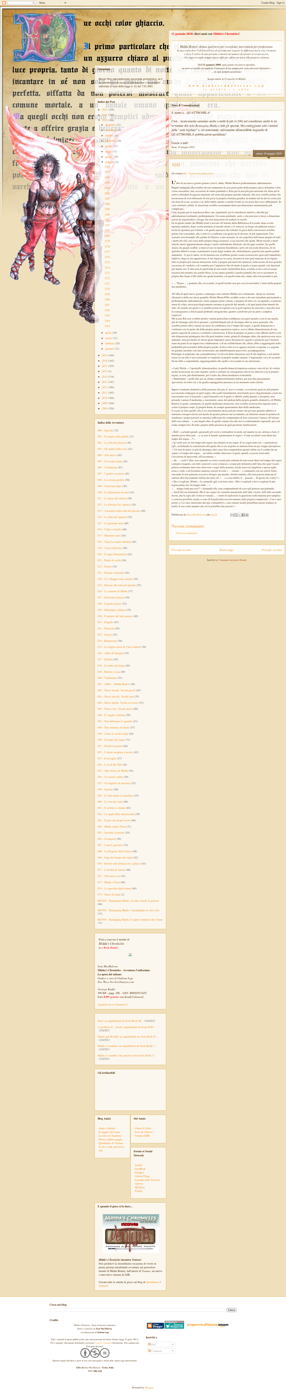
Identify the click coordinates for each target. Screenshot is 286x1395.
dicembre (110, 125)
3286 (107, 204)
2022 (105, 109)
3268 (107, 299)
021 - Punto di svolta (109, 560)
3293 (107, 166)
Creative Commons (103, 1342)
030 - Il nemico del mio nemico (115, 616)
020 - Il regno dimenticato (112, 554)
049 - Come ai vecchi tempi (113, 733)
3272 (107, 278)
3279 (107, 241)
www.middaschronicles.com (227, 86)
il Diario (215, 89)
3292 (107, 172)
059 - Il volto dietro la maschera (115, 795)
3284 (107, 214)
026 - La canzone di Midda (112, 591)
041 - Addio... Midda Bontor (114, 684)
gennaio (110, 348)
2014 (105, 376)
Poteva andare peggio (110, 1139)
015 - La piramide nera (110, 523)
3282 (107, 225)
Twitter (139, 1191)
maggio (109, 162)
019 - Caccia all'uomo (110, 548)
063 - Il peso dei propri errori (198, 173)
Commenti (156, 1351)
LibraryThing (142, 1176)
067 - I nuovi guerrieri (110, 845)
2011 (105, 392)
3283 (107, 220)
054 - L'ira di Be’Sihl (110, 764)
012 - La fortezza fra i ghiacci (114, 504)
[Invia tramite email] (232, 515)
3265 (107, 315)
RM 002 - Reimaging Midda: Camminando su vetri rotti (128, 910)
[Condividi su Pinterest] (247, 515)
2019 (105, 355)
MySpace (140, 1187)
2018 (105, 360)
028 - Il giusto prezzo (109, 603)
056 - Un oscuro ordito (110, 777)
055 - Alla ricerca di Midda (113, 770)
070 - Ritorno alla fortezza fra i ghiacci (119, 863)
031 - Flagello (105, 622)
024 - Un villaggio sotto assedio (115, 579)
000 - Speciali (105, 430)
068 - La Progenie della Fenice (115, 851)
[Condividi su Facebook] (243, 515)
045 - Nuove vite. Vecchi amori (115, 709)
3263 (107, 326)
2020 (105, 120)
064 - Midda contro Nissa (112, 826)
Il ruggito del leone (109, 1132)
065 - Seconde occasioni (111, 832)
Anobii (138, 1165)
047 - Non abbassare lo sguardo (115, 721)
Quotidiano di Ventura (111, 1143)
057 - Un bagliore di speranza (114, 783)
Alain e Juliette (107, 1128)
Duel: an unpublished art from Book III (119, 1021)
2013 (105, 382)
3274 (107, 267)
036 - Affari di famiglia (111, 653)
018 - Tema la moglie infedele (114, 542)
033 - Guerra (105, 634)
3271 (107, 283)
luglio (108, 151)
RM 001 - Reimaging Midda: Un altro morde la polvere (128, 900)
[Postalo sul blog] (236, 515)
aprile (108, 332)
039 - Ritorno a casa (109, 672)
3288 (107, 193)
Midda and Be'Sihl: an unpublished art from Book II (126, 1036)
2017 (105, 366)
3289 (107, 188)
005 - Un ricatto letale (110, 461)
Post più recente (181, 550)
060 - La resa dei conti (110, 801)
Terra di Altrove (144, 1132)
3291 (107, 177)
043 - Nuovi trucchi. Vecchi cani (116, 696)
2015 (105, 371)
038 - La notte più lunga (111, 665)
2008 (105, 408)
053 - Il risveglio (107, 758)
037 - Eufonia (105, 659)
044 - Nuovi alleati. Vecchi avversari (118, 703)
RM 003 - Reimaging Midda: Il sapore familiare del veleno (130, 919)
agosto (109, 146)
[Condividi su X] (239, 515)
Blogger (149, 1387)
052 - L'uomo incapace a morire (115, 752)
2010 (105, 398)
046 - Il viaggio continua (111, 715)
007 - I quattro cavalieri (111, 473)
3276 (107, 257)
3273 (107, 273)
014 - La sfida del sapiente (112, 517)
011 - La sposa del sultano (112, 498)
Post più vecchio (272, 550)
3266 (107, 310)
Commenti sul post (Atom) (232, 560)
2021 (105, 115)
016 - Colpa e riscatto (109, 529)
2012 (105, 387)
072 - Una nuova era (109, 876)
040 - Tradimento (107, 678)
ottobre (109, 135)
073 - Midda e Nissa (109, 882)
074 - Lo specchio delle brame (114, 888)
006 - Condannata (107, 467)
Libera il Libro (143, 1128)
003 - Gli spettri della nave (112, 449)
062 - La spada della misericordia (116, 814)
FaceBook (140, 1169)
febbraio (110, 343)
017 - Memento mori (109, 535)
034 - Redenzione (107, 641)
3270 (107, 289)
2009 (105, 403)
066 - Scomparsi (107, 839)
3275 (107, 262)
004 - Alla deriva (107, 455)
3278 (107, 246)
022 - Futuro (105, 566)
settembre (111, 140)
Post (153, 1344)
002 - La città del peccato (112, 442)
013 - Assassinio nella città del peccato (119, 511)
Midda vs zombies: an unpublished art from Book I (126, 1046)
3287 (107, 198)
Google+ (139, 1172)
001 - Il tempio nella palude (113, 436)
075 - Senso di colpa (109, 894)
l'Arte (241, 89)
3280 (107, 235)
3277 (107, 251)
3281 (107, 230)
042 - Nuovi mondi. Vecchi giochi (116, 690)
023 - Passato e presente (111, 572)
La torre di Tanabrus (110, 1135)
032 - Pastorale (106, 628)
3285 (107, 209)
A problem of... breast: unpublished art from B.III (125, 1027)
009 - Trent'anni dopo (110, 486)
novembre (111, 130)
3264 (107, 321)
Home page (226, 550)
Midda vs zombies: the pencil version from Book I (125, 1055)
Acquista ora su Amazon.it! (113, 1004)
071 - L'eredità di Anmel (111, 870)
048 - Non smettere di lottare (114, 727)
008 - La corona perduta (111, 480)
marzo (109, 338)
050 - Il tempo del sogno (111, 739)
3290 (107, 182)
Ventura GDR (142, 1135)
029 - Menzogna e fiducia (112, 610)
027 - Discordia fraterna (111, 597)
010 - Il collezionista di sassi (113, 492)
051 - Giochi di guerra (110, 746)
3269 (107, 294)
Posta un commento (186, 533)
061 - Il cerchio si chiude (111, 808)
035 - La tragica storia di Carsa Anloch (119, 647)
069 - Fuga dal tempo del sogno (115, 857)
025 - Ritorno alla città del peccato (117, 585)
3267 (107, 305)
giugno (109, 156)
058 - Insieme (105, 789)
